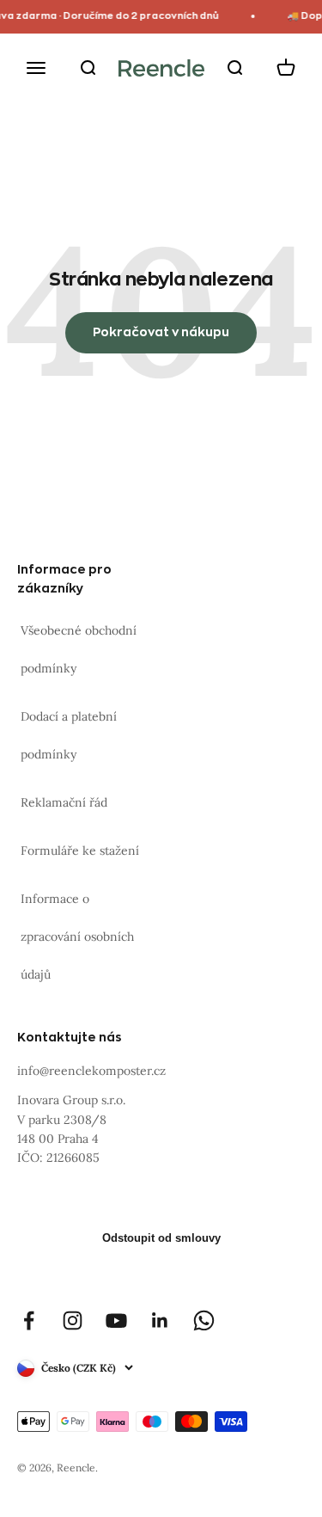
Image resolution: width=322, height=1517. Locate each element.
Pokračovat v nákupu (161, 332)
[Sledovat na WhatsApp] (204, 1320)
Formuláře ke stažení (80, 850)
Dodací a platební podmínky (69, 735)
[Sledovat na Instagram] (72, 1320)
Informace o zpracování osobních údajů (77, 936)
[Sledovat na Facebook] (28, 1320)
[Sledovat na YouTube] (116, 1320)
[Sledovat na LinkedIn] (160, 1320)
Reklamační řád (64, 802)
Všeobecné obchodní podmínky (79, 649)
